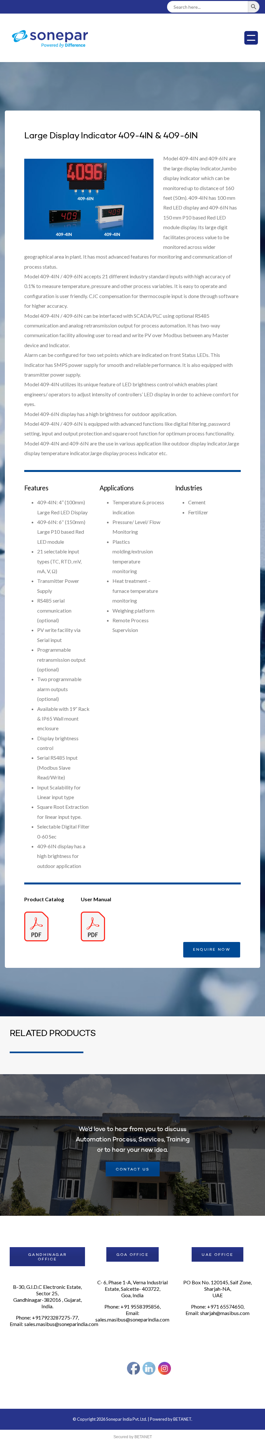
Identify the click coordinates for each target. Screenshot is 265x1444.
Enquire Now (211, 950)
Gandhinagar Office (47, 1257)
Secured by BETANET (132, 1437)
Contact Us (133, 1169)
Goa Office (132, 1255)
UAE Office (217, 1255)
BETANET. (182, 1419)
